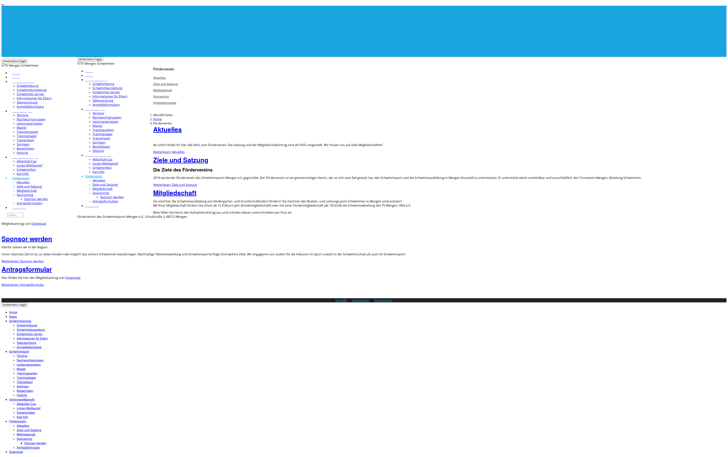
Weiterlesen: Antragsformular (23, 285)
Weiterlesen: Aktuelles (169, 152)
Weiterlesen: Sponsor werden (23, 261)
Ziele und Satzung (180, 159)
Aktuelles (167, 129)
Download (38, 224)
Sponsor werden (27, 238)
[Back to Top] (3, 4)
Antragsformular (27, 269)
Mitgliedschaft (174, 192)
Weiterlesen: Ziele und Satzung (175, 185)
